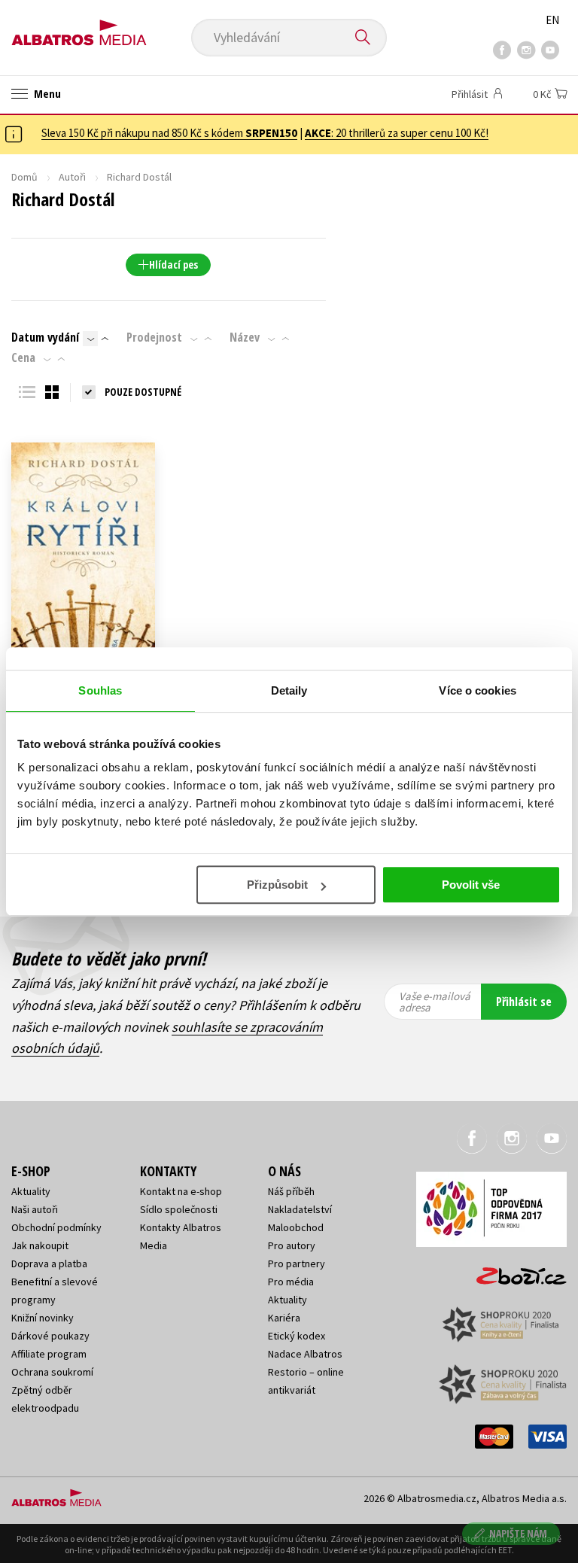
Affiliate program (49, 1354)
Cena (23, 357)
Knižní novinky (42, 1317)
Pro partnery (296, 1263)
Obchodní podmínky (56, 1227)
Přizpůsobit (277, 884)
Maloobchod (296, 1227)
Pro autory (291, 1245)
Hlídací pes (173, 264)
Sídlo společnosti (179, 1209)
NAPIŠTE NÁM (518, 1533)
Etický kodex (296, 1336)
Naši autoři (34, 1209)
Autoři (72, 177)
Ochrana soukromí (52, 1372)
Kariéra (284, 1317)
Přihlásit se (524, 1001)
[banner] (79, 27)
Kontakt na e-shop (181, 1191)
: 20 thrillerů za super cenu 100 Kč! (396, 133)
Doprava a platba (49, 1263)
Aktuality (30, 1191)
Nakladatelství (300, 1209)
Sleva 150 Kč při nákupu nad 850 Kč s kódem (169, 133)
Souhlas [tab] (100, 690)
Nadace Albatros (305, 1354)
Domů (24, 177)
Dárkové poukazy (50, 1336)
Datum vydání (45, 337)
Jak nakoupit (39, 1245)
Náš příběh (291, 1191)
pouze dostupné (143, 392)
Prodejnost (154, 337)
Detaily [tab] (289, 690)
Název (245, 337)
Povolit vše (471, 884)
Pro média (291, 1281)
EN (552, 20)
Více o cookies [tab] (477, 690)
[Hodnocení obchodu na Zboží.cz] (514, 1271)
